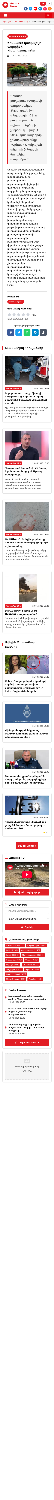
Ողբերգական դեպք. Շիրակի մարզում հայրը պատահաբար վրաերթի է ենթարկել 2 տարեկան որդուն (26, 398)
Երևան (31, 960)
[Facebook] (26, 9)
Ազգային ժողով (16, 974)
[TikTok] (45, 9)
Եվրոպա (32, 969)
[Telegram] (40, 9)
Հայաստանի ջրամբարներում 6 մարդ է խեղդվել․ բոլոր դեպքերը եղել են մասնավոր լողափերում (25, 779)
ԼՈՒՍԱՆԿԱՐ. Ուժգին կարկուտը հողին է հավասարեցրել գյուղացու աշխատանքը (26, 543)
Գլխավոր (6, 21)
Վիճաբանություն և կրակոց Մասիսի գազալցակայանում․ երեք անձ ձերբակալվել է (26, 733)
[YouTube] (35, 9)
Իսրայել (12, 964)
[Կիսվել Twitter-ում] (18, 332)
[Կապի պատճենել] (43, 332)
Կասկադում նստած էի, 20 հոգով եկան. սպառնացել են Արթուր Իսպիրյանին (25, 471)
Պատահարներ (21, 21)
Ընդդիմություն (15, 979)
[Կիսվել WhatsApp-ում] (27, 332)
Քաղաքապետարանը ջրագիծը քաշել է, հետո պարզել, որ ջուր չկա (27, 997)
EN (49, 3)
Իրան (12, 955)
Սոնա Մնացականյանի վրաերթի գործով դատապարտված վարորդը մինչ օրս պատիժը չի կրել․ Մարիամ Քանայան (25, 686)
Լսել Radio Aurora (29, 1042)
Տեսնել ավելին (27, 845)
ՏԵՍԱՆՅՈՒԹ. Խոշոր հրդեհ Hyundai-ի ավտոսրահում (21, 612)
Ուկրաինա (14, 960)
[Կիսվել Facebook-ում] (10, 332)
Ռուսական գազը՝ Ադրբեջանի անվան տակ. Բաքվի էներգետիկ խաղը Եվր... (26, 1027)
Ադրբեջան (30, 964)
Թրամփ (35, 979)
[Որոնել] (48, 15)
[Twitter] (30, 9)
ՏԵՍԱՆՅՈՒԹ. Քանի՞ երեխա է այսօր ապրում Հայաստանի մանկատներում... (27, 1011)
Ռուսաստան (30, 950)
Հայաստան (15, 945)
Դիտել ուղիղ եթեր (28, 892)
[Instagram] (50, 9)
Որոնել (29, 927)
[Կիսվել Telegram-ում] (35, 332)
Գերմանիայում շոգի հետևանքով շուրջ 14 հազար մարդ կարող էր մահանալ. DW (25, 825)
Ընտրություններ (33, 955)
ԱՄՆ (12, 950)
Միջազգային (36, 945)
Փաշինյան (13, 969)
